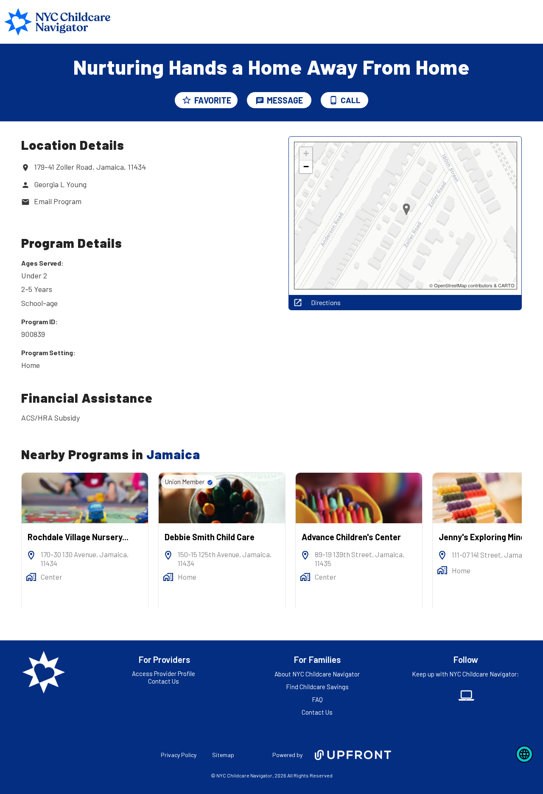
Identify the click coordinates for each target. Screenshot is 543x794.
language (524, 754)
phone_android (333, 100)
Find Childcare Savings (317, 686)
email (25, 202)
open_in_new (297, 302)
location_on (25, 167)
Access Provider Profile (163, 673)
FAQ (317, 699)
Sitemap (223, 754)
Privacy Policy (178, 754)
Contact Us (163, 681)
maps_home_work (31, 577)
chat (259, 100)
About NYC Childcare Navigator (317, 674)
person (25, 185)
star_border (187, 100)
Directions (326, 302)
